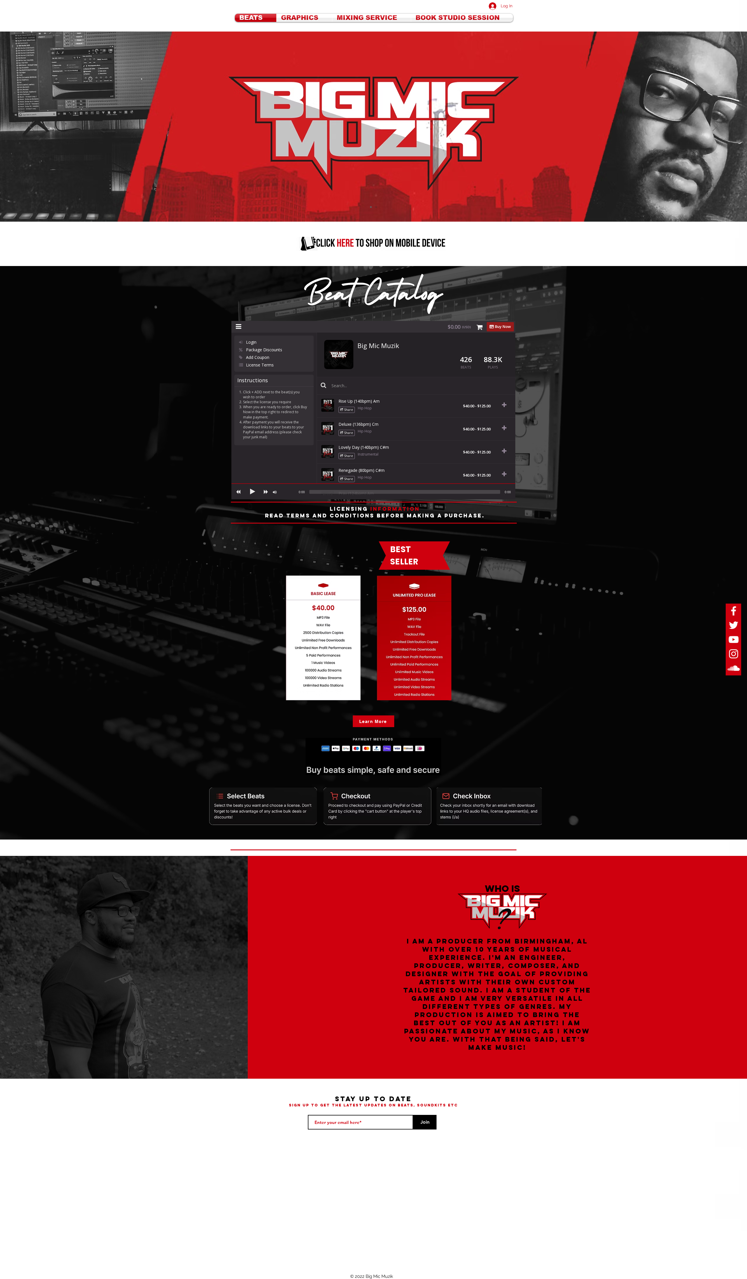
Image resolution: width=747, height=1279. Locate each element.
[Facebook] (733, 611)
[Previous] (31, 126)
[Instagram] (733, 654)
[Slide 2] (371, 207)
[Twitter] (733, 625)
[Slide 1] (376, 207)
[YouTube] (733, 639)
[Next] (715, 126)
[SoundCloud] (733, 668)
